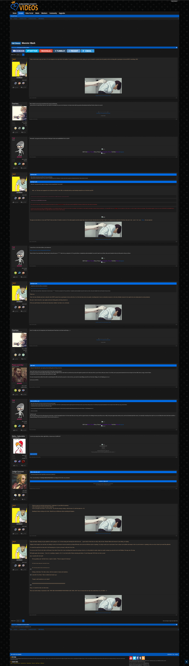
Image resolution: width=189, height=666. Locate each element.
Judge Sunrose (18, 471)
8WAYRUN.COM (28, 626)
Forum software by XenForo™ (139, 660)
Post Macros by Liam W (158, 660)
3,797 (24, 87)
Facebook (106, 95)
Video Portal (29, 13)
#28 (176, 387)
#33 (176, 614)
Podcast (33, 663)
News (12, 663)
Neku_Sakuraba (18, 436)
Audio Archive (23, 663)
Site (104, 95)
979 (24, 132)
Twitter (102, 95)
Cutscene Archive (16, 663)
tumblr (97, 113)
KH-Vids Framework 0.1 (137, 661)
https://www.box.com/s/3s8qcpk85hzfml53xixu (40, 250)
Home (14, 13)
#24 (176, 241)
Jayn (26, 45)
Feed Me (97, 95)
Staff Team (38, 663)
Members (44, 13)
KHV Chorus (19, 45)
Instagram (121, 152)
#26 (176, 324)
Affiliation (42, 663)
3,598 (24, 394)
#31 (176, 488)
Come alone (24, 492)
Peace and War (32, 387)
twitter (105, 113)
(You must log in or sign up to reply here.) (170, 620)
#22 (176, 119)
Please (143, 220)
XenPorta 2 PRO (14, 626)
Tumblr (110, 95)
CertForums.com (146, 665)
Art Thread (102, 113)
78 (24, 499)
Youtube (99, 95)
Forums (21, 13)
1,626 (24, 168)
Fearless (15, 103)
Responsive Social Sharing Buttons (135, 665)
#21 (176, 97)
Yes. (26, 125)
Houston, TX (24, 458)
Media (37, 13)
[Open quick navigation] (178, 18)
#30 (176, 457)
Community (53, 13)
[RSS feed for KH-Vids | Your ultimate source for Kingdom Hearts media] (143, 658)
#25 (176, 266)
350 (24, 466)
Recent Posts (14, 16)
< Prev (18, 54)
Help (176, 654)
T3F (30, 157)
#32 (176, 535)
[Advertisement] (94, 31)
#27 (176, 345)
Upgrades (62, 13)
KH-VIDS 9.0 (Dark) (16, 654)
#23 (176, 157)
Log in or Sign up (174, 1)
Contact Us (170, 654)
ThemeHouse (146, 662)
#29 (176, 429)
